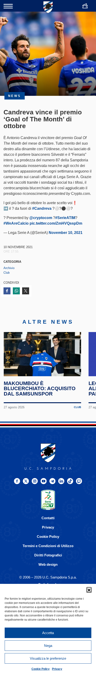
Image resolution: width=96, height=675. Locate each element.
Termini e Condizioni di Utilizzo (48, 546)
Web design (48, 564)
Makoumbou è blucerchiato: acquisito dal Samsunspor (39, 388)
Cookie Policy (40, 669)
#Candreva (41, 208)
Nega (48, 646)
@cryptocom (40, 218)
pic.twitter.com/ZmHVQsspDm (56, 223)
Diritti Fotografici (48, 555)
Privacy (57, 669)
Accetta (48, 633)
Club (6, 272)
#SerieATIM (65, 218)
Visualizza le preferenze (48, 658)
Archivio (8, 268)
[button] (89, 589)
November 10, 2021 (65, 233)
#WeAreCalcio (16, 223)
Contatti (48, 518)
